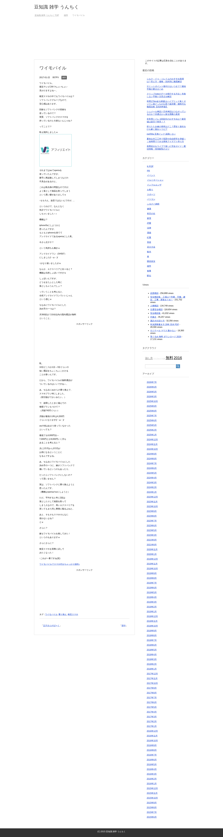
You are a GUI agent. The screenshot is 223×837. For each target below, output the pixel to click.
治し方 (149, 358)
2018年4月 (152, 654)
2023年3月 (152, 535)
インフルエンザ (154, 185)
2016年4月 (152, 769)
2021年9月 (152, 540)
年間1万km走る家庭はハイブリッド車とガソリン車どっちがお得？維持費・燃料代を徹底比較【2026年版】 (166, 104)
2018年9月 (152, 631)
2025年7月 (152, 416)
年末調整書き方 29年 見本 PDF (164, 324)
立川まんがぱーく (51, 625)
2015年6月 (152, 817)
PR (148, 171)
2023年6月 (152, 525)
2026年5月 (152, 392)
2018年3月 (152, 659)
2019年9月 (152, 573)
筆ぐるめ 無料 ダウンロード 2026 (165, 337)
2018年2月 (152, 664)
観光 (149, 252)
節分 (124, 625)
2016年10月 (152, 740)
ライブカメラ (157, 358)
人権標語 (154, 306)
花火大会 (151, 247)
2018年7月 (152, 640)
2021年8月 (152, 545)
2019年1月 (152, 611)
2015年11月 (152, 793)
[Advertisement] (111, 40)
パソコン (151, 199)
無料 (169, 358)
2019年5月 (152, 592)
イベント (151, 175)
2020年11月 (152, 549)
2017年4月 (152, 712)
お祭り (150, 190)
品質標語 (154, 293)
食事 (149, 271)
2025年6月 (152, 420)
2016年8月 (152, 750)
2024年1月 (152, 492)
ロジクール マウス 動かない (163, 330)
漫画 (149, 233)
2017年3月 (152, 717)
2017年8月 (152, 693)
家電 (149, 218)
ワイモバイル (51, 614)
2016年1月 (152, 784)
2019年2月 (152, 607)
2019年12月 (152, 559)
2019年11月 (152, 564)
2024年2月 (152, 487)
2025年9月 (152, 406)
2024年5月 (152, 473)
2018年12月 (152, 616)
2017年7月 (152, 697)
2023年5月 (152, 530)
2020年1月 (152, 554)
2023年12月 (152, 497)
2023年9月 (152, 511)
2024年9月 (152, 454)
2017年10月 (152, 683)
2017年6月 (152, 702)
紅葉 (149, 237)
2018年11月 (152, 621)
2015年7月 (152, 812)
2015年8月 (152, 807)
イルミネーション (155, 180)
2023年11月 (152, 502)
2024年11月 (152, 444)
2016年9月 (152, 745)
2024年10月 (152, 449)
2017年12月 (152, 674)
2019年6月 (152, 588)
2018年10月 (152, 626)
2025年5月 (152, 425)
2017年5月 (152, 707)
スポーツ (151, 194)
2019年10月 (152, 568)
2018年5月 (152, 650)
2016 (178, 358)
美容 (149, 242)
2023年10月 (152, 506)
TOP (47, 15)
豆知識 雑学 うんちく (56, 7)
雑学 (64, 77)
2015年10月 (152, 798)
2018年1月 (152, 669)
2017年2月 (152, 721)
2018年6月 (152, 645)
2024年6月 (152, 468)
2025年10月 (152, 401)
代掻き (153, 317)
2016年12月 (152, 731)
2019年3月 (152, 602)
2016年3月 (152, 774)
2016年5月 (152, 764)
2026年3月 (152, 396)
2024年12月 (152, 439)
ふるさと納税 (153, 204)
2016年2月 (152, 779)
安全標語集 (155, 313)
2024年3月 (152, 482)
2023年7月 (152, 521)
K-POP (150, 166)
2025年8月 (152, 411)
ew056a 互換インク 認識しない (161, 134)
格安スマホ (73, 614)
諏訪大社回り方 (157, 321)
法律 (149, 228)
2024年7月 (152, 463)
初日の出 (151, 213)
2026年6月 (152, 387)
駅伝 (149, 276)
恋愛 (149, 223)
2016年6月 (152, 760)
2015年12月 (152, 788)
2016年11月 (152, 736)
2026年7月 (152, 382)
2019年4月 (152, 597)
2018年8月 (152, 635)
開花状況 (151, 261)
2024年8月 (152, 459)
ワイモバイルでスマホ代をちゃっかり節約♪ (59, 564)
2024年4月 (152, 478)
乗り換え (62, 614)
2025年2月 (152, 430)
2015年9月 (152, 803)
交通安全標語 (156, 309)
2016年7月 (152, 755)
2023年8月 (152, 516)
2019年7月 (152, 583)
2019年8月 (152, 578)
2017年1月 (152, 726)
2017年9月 (152, 688)
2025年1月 (152, 435)
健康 (149, 209)
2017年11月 (152, 678)
